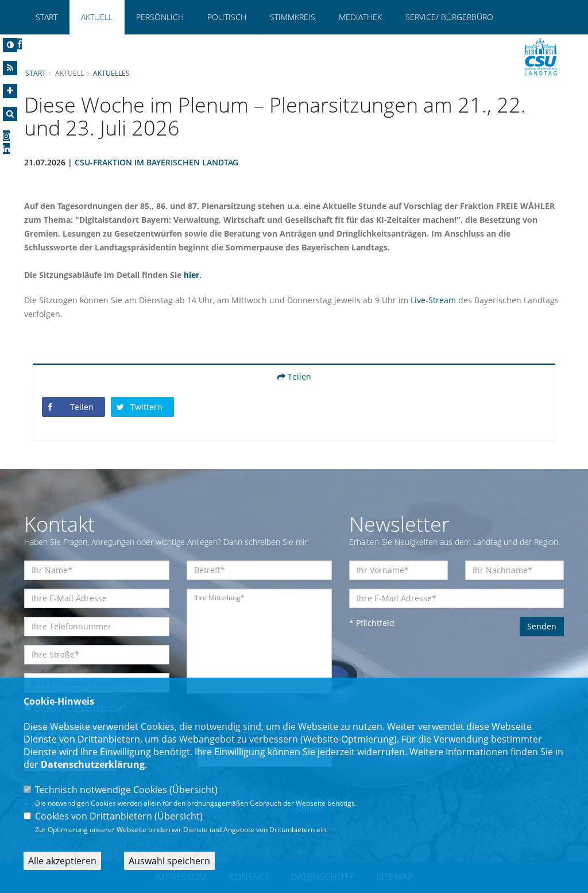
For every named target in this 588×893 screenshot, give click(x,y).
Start (46, 16)
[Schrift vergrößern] (10, 91)
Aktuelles (111, 73)
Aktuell (97, 16)
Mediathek (360, 16)
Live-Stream (433, 300)
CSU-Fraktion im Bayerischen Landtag (156, 162)
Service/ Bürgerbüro (449, 16)
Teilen (298, 376)
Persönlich (160, 16)
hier (191, 274)
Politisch (226, 16)
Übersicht (193, 789)
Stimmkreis (292, 16)
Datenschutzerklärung (93, 764)
